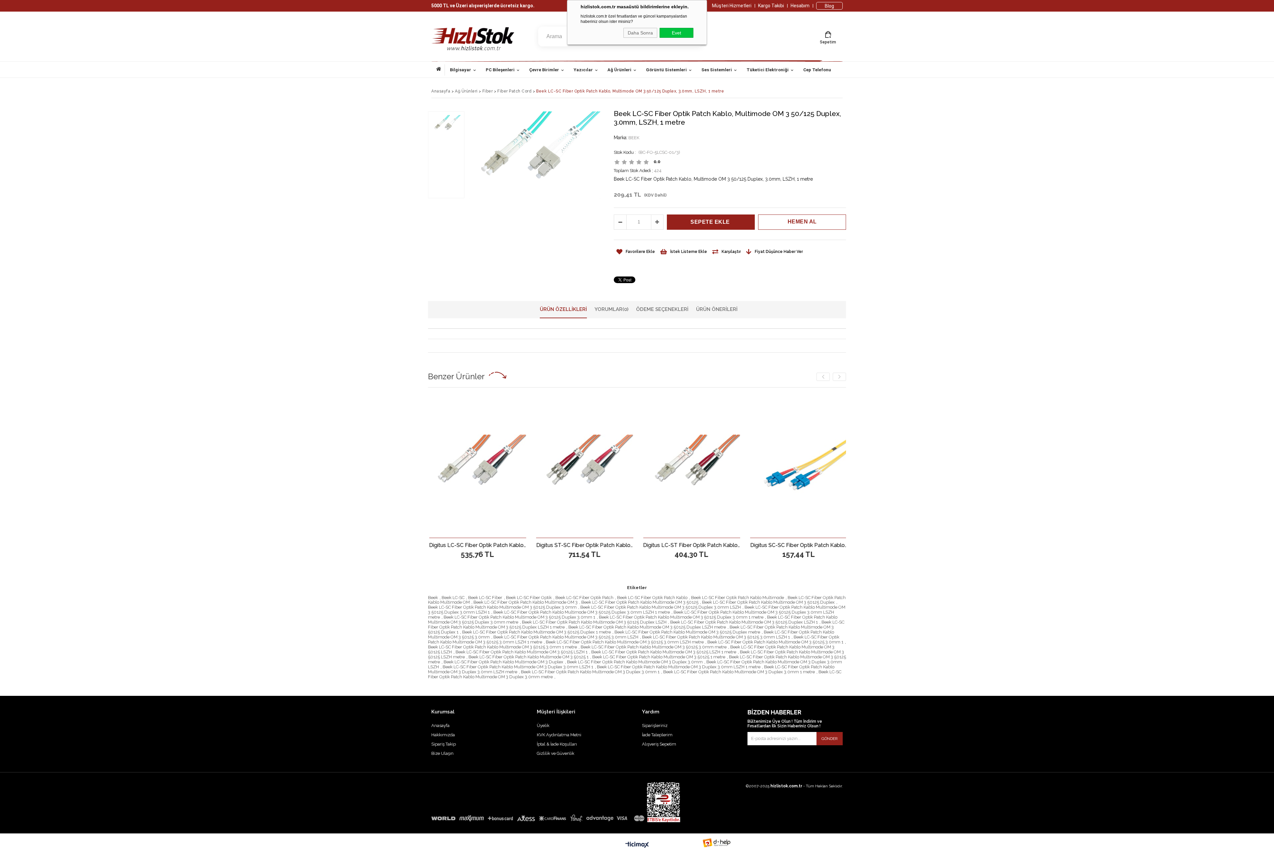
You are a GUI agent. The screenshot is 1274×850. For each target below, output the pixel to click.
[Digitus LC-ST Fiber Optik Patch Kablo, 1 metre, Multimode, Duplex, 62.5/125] (589, 467)
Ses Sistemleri (716, 69)
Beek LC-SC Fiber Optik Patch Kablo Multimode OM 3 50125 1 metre (658, 656)
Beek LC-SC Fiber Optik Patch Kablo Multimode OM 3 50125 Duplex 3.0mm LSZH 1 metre (581, 612)
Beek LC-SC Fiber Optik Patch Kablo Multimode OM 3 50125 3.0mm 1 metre (502, 646)
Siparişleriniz (655, 725)
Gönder (829, 738)
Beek (433, 597)
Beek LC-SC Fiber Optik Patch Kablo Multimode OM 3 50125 (639, 602)
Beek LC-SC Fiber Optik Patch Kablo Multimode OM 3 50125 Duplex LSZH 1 (744, 622)
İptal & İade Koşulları (557, 744)
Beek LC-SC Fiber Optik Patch (584, 597)
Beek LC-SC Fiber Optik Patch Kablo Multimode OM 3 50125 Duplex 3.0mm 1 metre (681, 617)
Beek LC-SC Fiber (485, 597)
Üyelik (543, 725)
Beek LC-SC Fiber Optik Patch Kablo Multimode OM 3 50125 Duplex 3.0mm (502, 607)
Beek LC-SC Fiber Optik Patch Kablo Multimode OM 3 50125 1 (528, 656)
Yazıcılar (583, 69)
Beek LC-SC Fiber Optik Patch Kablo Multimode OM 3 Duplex (503, 661)
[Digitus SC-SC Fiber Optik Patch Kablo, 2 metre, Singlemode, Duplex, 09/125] (803, 467)
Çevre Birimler (544, 69)
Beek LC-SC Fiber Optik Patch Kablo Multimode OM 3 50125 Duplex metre (687, 632)
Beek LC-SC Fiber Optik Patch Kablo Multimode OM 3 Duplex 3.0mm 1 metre (739, 671)
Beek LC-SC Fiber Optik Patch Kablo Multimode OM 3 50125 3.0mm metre (654, 646)
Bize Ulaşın (442, 753)
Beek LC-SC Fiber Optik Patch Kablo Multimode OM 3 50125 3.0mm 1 (775, 641)
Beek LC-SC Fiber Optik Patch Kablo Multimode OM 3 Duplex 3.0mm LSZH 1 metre (678, 666)
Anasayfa (440, 70)
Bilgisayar (460, 69)
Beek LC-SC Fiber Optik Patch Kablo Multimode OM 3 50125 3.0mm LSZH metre (625, 641)
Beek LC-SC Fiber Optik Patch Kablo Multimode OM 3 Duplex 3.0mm (635, 661)
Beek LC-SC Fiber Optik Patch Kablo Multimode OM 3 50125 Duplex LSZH (594, 622)
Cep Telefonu (817, 69)
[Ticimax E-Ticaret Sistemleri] (637, 845)
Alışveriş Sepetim (659, 744)
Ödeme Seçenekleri (662, 309)
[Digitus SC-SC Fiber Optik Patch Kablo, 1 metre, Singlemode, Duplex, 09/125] (696, 467)
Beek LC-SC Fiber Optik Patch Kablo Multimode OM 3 (525, 602)
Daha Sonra (640, 32)
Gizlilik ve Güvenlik (555, 753)
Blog (829, 6)
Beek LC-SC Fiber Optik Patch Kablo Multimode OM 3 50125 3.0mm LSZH (565, 637)
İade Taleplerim (657, 734)
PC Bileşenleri (500, 69)
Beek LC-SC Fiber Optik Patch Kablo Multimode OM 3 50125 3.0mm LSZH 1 (716, 637)
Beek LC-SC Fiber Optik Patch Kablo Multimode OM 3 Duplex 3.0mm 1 (590, 671)
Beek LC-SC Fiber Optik (529, 597)
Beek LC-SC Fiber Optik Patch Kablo (652, 597)
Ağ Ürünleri (619, 69)
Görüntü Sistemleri (666, 69)
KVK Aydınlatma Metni (559, 734)
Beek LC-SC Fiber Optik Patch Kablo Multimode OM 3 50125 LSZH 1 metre (663, 651)
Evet (676, 32)
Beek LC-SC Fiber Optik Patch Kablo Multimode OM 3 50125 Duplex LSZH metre (647, 627)
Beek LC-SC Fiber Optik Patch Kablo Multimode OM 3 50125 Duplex (768, 602)
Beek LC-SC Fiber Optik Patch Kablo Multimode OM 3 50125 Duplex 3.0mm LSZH (660, 607)
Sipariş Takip (443, 744)
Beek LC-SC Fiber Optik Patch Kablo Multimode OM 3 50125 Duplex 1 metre (536, 632)
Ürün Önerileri (717, 309)
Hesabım (800, 5)
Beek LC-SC (453, 597)
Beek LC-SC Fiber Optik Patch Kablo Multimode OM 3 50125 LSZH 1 (522, 651)
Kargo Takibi (771, 5)
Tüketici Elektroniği (767, 69)
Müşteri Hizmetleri (731, 5)
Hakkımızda (443, 734)
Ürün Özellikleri (563, 309)
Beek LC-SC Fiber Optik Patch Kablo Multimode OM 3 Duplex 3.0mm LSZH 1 (518, 666)
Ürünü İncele (505, 545)
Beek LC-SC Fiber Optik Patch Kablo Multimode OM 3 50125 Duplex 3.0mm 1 (519, 617)
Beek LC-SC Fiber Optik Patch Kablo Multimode (737, 597)
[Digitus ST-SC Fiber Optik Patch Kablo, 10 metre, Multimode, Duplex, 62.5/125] (482, 467)
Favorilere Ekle (482, 545)
